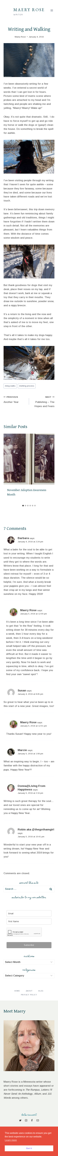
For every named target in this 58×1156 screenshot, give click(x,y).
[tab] (23, 505)
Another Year (11, 400)
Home (17, 991)
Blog (41, 991)
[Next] (51, 468)
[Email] (37, 1120)
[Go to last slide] (7, 468)
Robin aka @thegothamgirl (36, 829)
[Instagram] (26, 1120)
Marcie (22, 750)
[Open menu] (51, 10)
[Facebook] (32, 1120)
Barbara (23, 538)
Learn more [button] (11, 1140)
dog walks (10, 386)
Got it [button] (29, 1148)
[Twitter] (20, 1120)
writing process (26, 386)
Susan (22, 690)
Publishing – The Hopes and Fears (44, 402)
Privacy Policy (29, 995)
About (29, 991)
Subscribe (29, 945)
